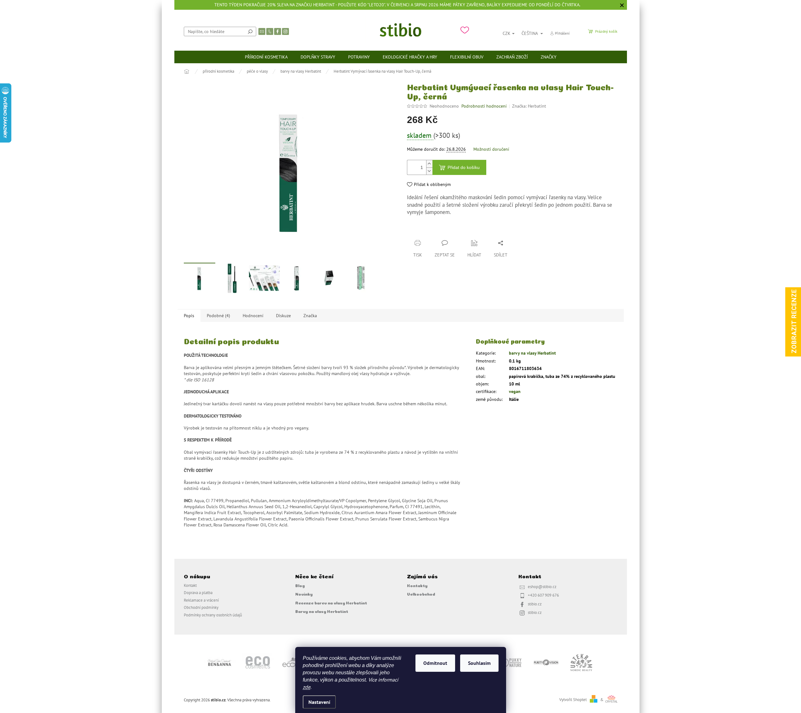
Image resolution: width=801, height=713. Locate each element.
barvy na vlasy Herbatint (532, 353)
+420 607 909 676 (543, 595)
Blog (300, 585)
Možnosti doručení (491, 149)
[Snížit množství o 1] (429, 171)
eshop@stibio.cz (542, 586)
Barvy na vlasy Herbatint (321, 611)
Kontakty (417, 585)
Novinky (304, 594)
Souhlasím (479, 663)
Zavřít (440, 230)
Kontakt (190, 585)
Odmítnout (435, 663)
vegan (515, 391)
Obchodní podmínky (201, 607)
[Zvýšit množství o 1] (429, 163)
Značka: (529, 106)
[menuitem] (266, 57)
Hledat (250, 31)
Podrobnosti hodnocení (484, 106)
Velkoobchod (421, 594)
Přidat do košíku (464, 167)
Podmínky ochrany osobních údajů (213, 614)
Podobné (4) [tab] (218, 315)
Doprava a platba (198, 592)
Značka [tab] (310, 315)
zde (306, 687)
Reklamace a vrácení (201, 600)
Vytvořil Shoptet (573, 699)
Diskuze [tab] (283, 315)
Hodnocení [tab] (253, 315)
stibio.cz (535, 603)
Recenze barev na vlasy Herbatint (331, 603)
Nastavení (319, 702)
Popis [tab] (189, 315)
